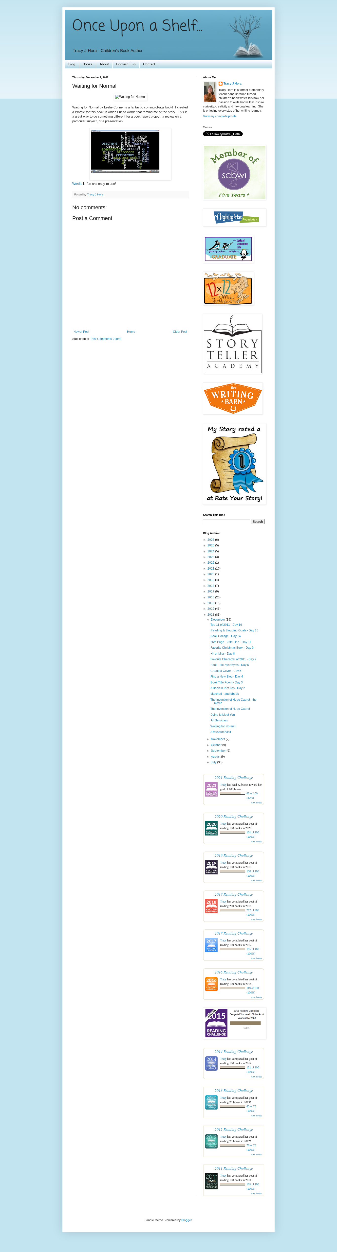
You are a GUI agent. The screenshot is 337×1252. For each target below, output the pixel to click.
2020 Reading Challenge (234, 816)
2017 (211, 591)
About (104, 64)
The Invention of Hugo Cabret (230, 709)
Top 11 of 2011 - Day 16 (226, 624)
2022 (211, 562)
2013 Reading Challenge (234, 1090)
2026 (211, 539)
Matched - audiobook (224, 694)
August (216, 756)
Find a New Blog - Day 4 (226, 676)
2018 (211, 586)
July (214, 762)
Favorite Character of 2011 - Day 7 (233, 659)
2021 (211, 568)
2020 (211, 574)
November (218, 739)
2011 (211, 614)
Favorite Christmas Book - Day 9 (232, 647)
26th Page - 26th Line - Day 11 (230, 642)
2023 (211, 557)
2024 (211, 551)
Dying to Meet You (222, 714)
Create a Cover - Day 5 (225, 671)
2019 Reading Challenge (234, 855)
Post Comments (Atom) (106, 339)
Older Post (180, 331)
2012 (211, 608)
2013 (211, 603)
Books (87, 64)
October (216, 745)
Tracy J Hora (233, 83)
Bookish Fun (126, 64)
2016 (211, 597)
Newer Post (81, 331)
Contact (149, 64)
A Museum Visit (220, 732)
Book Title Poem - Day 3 (226, 682)
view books (256, 802)
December (218, 619)
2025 (211, 545)
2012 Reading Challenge (234, 1129)
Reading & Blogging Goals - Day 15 (234, 630)
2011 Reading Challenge (234, 1168)
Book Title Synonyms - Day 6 (229, 665)
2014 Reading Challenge (234, 1051)
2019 (211, 580)
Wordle (77, 184)
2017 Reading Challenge (234, 933)
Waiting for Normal (222, 726)
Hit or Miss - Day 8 (222, 653)
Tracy (223, 784)
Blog (71, 64)
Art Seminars (219, 720)
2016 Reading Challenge (234, 971)
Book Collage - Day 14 (225, 636)
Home (131, 331)
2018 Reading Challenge (234, 894)
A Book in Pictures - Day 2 (227, 688)
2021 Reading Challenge (234, 777)
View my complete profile (220, 116)
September (218, 750)
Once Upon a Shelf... (137, 26)
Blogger (186, 1220)
